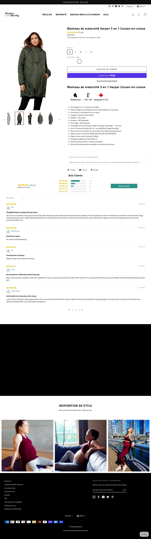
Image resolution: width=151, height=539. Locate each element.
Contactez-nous (9, 491)
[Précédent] (5, 119)
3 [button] (76, 310)
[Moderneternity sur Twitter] (108, 497)
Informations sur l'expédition (13, 502)
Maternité (61, 14)
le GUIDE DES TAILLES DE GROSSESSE (102, 134)
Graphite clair (89, 61)
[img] (11, 204)
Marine (74, 61)
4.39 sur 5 (32, 185)
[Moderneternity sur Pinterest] (112, 497)
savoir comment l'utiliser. (90, 136)
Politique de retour (10, 505)
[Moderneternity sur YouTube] (103, 497)
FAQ (5, 499)
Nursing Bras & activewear (85, 14)
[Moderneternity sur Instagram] (94, 497)
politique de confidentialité (12, 509)
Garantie (7, 495)
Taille (70, 48)
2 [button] (72, 310)
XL (91, 52)
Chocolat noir (94, 61)
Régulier (47, 14)
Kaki (79, 61)
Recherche (7, 481)
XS (70, 52)
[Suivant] (58, 119)
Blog (106, 14)
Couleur (73, 57)
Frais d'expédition (72, 37)
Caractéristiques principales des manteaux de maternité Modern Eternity (104, 162)
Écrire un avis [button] (124, 186)
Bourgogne (84, 61)
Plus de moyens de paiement (107, 81)
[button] (72, 32)
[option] (75, 2)
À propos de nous (9, 488)
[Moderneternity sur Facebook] (98, 497)
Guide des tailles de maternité (83, 157)
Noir (69, 61)
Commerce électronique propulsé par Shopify (75, 530)
